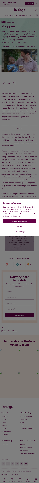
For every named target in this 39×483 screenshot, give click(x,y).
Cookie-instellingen (19, 232)
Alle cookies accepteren (19, 221)
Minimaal (19, 226)
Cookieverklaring (16, 216)
